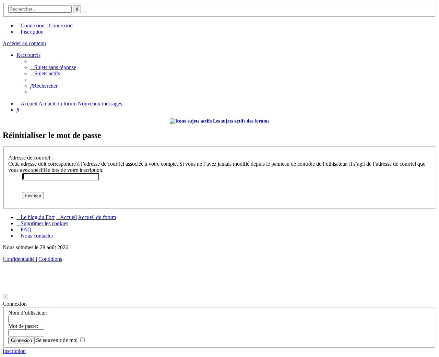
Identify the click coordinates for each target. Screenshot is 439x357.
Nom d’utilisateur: (27, 313)
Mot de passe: (23, 326)
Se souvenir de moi (57, 340)
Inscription (14, 351)
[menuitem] (53, 67)
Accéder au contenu (24, 43)
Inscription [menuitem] (32, 32)
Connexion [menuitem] (33, 25)
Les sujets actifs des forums (240, 121)
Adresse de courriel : (30, 158)
